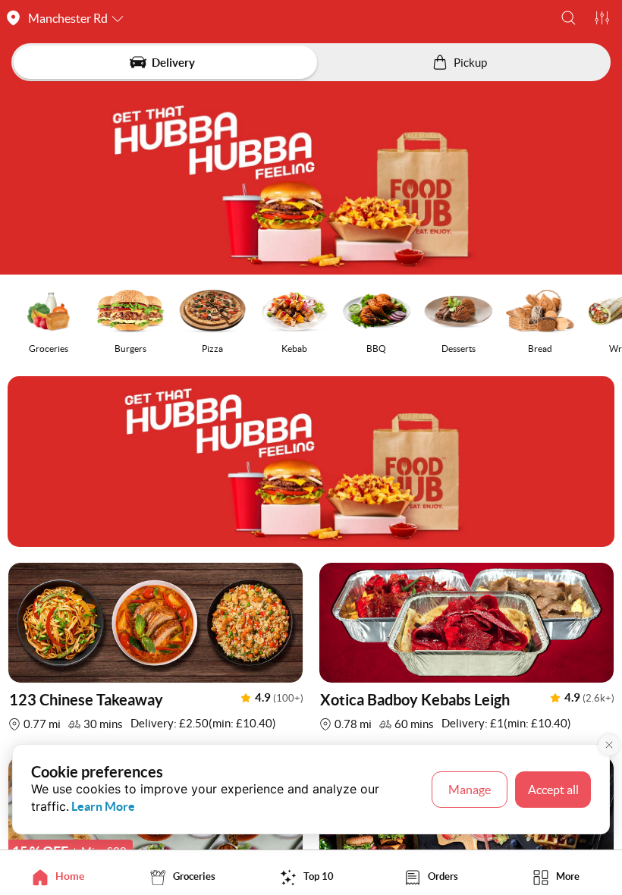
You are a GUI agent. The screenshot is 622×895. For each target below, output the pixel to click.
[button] (568, 18)
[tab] (62, 876)
